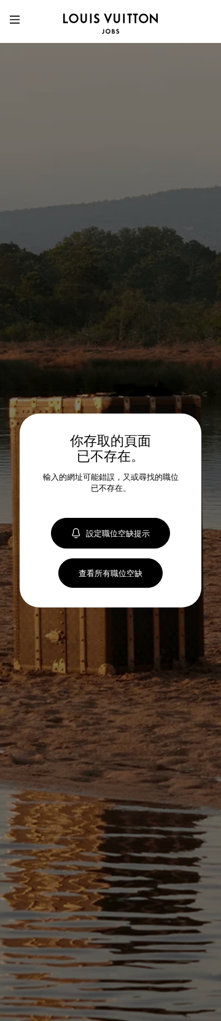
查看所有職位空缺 (110, 573)
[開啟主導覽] (15, 21)
